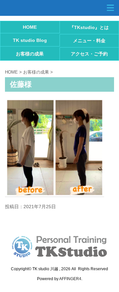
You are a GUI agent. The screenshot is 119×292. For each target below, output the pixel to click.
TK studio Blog (30, 40)
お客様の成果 (30, 53)
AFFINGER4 (70, 278)
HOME (30, 27)
